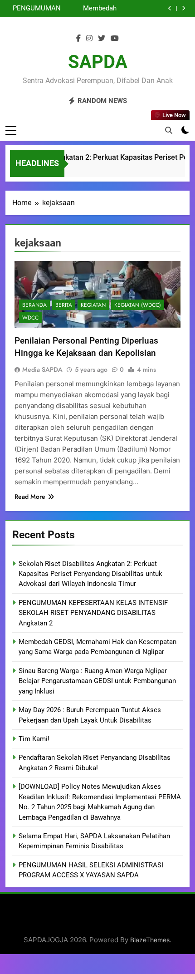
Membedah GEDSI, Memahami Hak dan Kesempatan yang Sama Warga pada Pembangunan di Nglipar (90, 8)
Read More (30, 496)
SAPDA (97, 62)
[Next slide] (183, 8)
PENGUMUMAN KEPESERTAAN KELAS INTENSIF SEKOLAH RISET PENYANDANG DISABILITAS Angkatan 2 (35, 8)
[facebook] (78, 38)
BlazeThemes (150, 940)
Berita (63, 305)
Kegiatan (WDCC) (137, 305)
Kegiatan (93, 305)
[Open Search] (168, 130)
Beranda (34, 305)
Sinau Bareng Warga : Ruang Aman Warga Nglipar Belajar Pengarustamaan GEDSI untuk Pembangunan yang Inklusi (97, 681)
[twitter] (101, 38)
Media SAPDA (42, 369)
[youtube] (115, 38)
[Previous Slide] (170, 8)
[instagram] (89, 38)
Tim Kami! (34, 739)
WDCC (30, 318)
